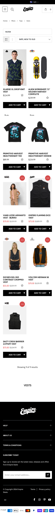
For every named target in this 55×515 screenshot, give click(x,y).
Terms (33, 489)
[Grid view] (6, 39)
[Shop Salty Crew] (7, 303)
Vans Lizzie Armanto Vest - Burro (14, 216)
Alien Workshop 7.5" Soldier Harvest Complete (39, 91)
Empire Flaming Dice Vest (40, 216)
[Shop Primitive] (7, 115)
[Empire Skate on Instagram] (39, 499)
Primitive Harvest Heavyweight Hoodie (39, 154)
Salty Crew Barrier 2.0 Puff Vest (13, 342)
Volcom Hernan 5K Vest (38, 278)
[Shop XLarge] (7, 51)
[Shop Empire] (32, 177)
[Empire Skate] (28, 11)
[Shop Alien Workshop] (32, 51)
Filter (8, 32)
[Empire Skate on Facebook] (34, 499)
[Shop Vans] (7, 177)
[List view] (12, 39)
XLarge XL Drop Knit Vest (14, 90)
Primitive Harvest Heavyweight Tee (13, 154)
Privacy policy (44, 489)
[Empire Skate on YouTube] (49, 499)
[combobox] (34, 2)
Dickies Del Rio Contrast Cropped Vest (13, 279)
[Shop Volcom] (32, 239)
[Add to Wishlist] (22, 95)
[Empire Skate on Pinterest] (44, 499)
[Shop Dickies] (7, 239)
